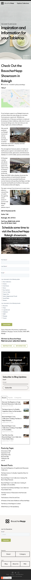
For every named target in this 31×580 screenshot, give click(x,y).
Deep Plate (5, 454)
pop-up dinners (17, 119)
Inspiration (5, 453)
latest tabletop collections (17, 121)
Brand (8, 554)
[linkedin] (4, 88)
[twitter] (2, 88)
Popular (10, 397)
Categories (17, 397)
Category (23, 554)
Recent (4, 398)
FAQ (25, 564)
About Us (15, 564)
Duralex (20, 331)
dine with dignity (15, 185)
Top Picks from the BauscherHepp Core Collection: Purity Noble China (15, 488)
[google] (5, 88)
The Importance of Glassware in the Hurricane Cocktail (13, 493)
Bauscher (8, 329)
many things (16, 115)
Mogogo (10, 331)
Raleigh (3, 333)
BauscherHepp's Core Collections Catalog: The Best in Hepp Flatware (14, 479)
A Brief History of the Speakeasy (10, 506)
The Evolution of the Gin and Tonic (10, 497)
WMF (24, 331)
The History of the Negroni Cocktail (11, 503)
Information (14, 329)
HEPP (28, 331)
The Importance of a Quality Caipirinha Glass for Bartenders (14, 474)
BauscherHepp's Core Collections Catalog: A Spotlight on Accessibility (13, 483)
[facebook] (1, 88)
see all (3, 460)
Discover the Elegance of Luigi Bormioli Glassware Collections (14, 469)
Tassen (15, 331)
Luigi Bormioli (22, 329)
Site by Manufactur (19, 574)
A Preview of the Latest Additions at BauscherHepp (15, 500)
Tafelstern (4, 331)
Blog (6, 564)
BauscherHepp (20, 84)
